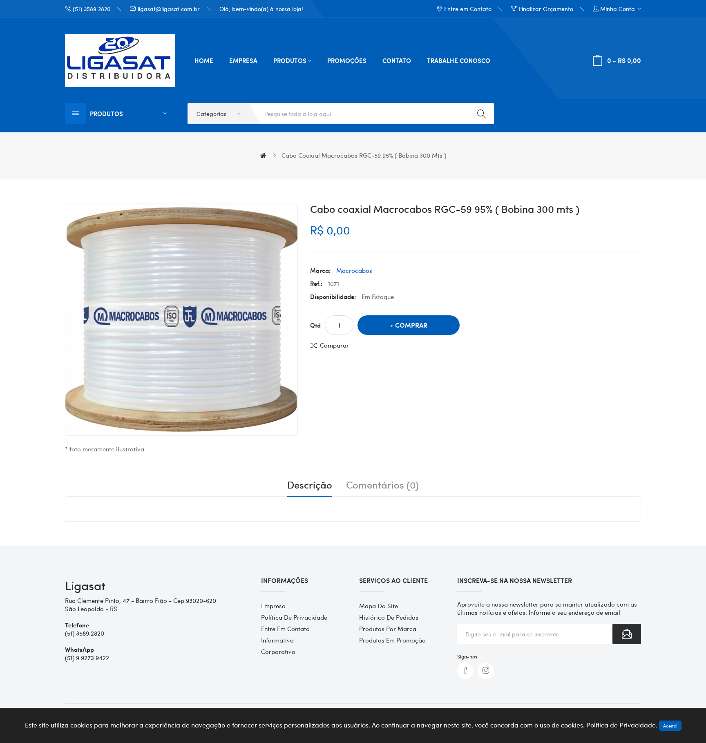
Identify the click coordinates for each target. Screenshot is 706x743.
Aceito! (670, 726)
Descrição (309, 484)
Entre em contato (285, 628)
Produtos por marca (387, 628)
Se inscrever (626, 634)
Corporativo (278, 651)
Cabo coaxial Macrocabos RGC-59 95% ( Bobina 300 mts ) (364, 155)
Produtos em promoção (392, 640)
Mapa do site (378, 605)
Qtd (315, 325)
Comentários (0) (382, 484)
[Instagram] (486, 671)
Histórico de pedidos (388, 617)
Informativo (277, 640)
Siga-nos (467, 656)
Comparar (334, 345)
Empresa (273, 605)
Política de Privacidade (294, 617)
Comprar (411, 325)
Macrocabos (354, 270)
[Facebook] (465, 671)
